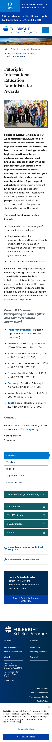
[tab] (26, 506)
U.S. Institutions (15, 524)
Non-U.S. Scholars (16, 515)
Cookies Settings (26, 729)
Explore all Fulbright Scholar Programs (26, 494)
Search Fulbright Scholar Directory (26, 599)
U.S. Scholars (13, 506)
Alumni (10, 532)
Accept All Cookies (26, 737)
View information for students (23, 559)
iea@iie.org (32, 429)
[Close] (49, 707)
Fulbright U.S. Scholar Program (25, 49)
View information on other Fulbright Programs (26, 548)
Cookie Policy (13, 722)
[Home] (20, 30)
